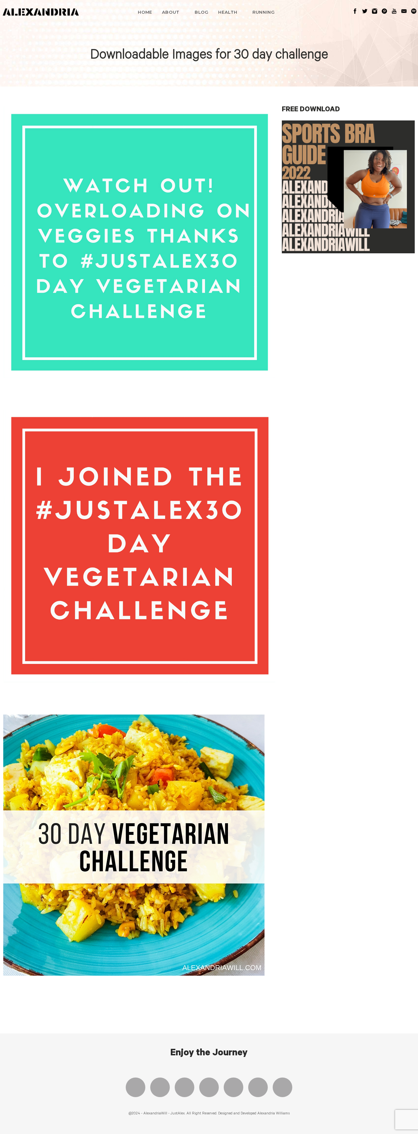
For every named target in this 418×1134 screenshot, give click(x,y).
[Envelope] (282, 1087)
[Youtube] (209, 1087)
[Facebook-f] (135, 1087)
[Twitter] (160, 1087)
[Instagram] (184, 1087)
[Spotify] (258, 1087)
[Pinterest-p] (233, 1087)
